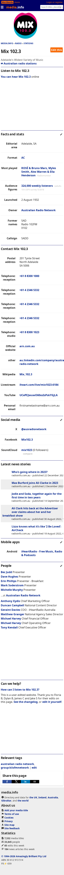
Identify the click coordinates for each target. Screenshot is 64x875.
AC (23, 157)
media (15, 7)
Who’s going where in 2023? (30, 472)
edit (34, 767)
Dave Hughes (9, 576)
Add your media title (16, 810)
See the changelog (26, 702)
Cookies (8, 817)
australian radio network (17, 764)
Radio (18, 43)
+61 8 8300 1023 (29, 332)
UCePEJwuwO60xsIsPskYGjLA (39, 395)
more (17, 2)
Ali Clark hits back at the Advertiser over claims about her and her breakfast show (30, 511)
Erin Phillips (8, 581)
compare (27, 453)
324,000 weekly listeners (37, 186)
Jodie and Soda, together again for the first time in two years (37, 495)
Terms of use (11, 814)
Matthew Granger (12, 614)
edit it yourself (51, 702)
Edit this (56, 50)
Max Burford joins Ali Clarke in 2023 (35, 483)
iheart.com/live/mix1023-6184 (39, 385)
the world (23, 800)
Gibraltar (6, 800)
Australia (53, 797)
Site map (9, 824)
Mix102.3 (27, 439)
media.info (7, 43)
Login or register (54, 2)
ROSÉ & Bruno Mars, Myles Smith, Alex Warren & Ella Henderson (38, 171)
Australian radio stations (20, 63)
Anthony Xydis (10, 601)
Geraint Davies (10, 610)
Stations (28, 43)
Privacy (8, 821)
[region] (32, 106)
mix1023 (26, 450)
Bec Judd (6, 572)
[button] (7, 781)
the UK (33, 797)
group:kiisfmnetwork (15, 767)
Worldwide (7, 2)
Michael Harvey (11, 618)
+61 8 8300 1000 (29, 276)
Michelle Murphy (12, 590)
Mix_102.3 (26, 374)
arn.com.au (27, 346)
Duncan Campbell (12, 605)
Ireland (42, 797)
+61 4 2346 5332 (29, 290)
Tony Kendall (9, 627)
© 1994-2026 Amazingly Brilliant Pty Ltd (23, 856)
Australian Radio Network (38, 210)
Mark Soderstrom (12, 585)
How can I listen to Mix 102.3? (20, 689)
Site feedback (12, 828)
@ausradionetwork (33, 429)
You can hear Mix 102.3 (16, 76)
